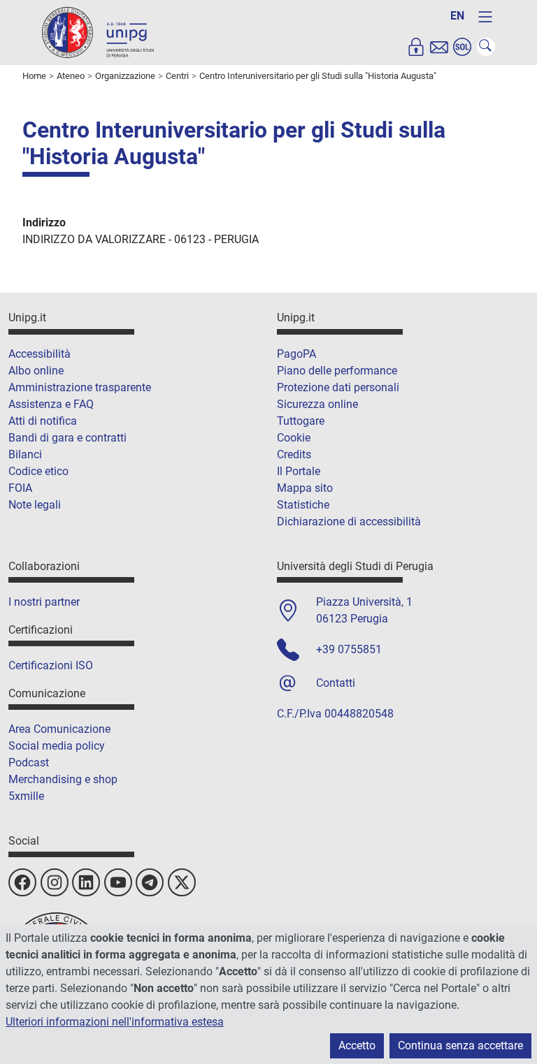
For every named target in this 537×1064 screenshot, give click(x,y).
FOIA (20, 488)
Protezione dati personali (338, 387)
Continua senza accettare (460, 1045)
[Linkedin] (86, 882)
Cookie (293, 437)
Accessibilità (39, 353)
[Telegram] (150, 882)
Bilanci (25, 454)
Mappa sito (305, 488)
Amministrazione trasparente (79, 387)
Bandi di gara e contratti (67, 437)
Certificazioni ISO (50, 665)
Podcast (28, 762)
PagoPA (296, 353)
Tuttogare (300, 421)
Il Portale (298, 471)
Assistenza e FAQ (51, 404)
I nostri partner (44, 601)
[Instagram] (55, 882)
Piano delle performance (337, 370)
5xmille (26, 796)
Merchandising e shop (62, 779)
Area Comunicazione (59, 729)
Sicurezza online (317, 404)
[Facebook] (22, 882)
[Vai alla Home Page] (98, 31)
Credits (294, 454)
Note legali (34, 504)
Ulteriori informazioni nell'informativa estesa (115, 1021)
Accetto (356, 1045)
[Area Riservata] (416, 47)
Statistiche (303, 504)
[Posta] (439, 47)
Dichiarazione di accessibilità (349, 521)
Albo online (36, 370)
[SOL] (462, 47)
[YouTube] (118, 882)
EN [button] (457, 15)
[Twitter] (182, 882)
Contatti (335, 683)
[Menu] (485, 17)
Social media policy (56, 745)
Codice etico (38, 471)
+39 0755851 (349, 649)
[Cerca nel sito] (486, 47)
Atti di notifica (42, 421)
